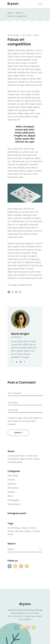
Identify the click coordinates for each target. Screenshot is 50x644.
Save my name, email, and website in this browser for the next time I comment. (25, 421)
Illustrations (13, 488)
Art (9, 285)
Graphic (27, 531)
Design (14, 285)
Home (10, 13)
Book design (13, 475)
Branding (16, 528)
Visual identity (14, 504)
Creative (11, 479)
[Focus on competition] (25, 319)
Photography (13, 500)
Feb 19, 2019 (26, 35)
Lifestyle (21, 285)
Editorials (12, 484)
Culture (32, 528)
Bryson (25, 604)
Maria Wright (13, 35)
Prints (29, 285)
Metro (19, 13)
